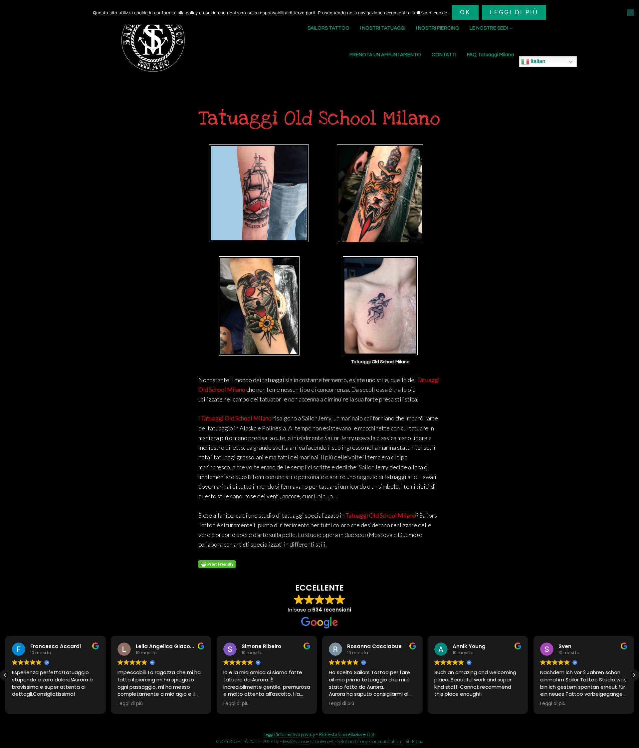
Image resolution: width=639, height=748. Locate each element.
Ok (465, 12)
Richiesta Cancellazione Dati (347, 734)
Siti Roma (414, 741)
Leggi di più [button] (24, 704)
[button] (634, 675)
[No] (630, 12)
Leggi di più (514, 12)
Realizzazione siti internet (308, 741)
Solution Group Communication (369, 741)
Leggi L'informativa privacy (289, 734)
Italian (537, 61)
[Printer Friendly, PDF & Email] (217, 564)
